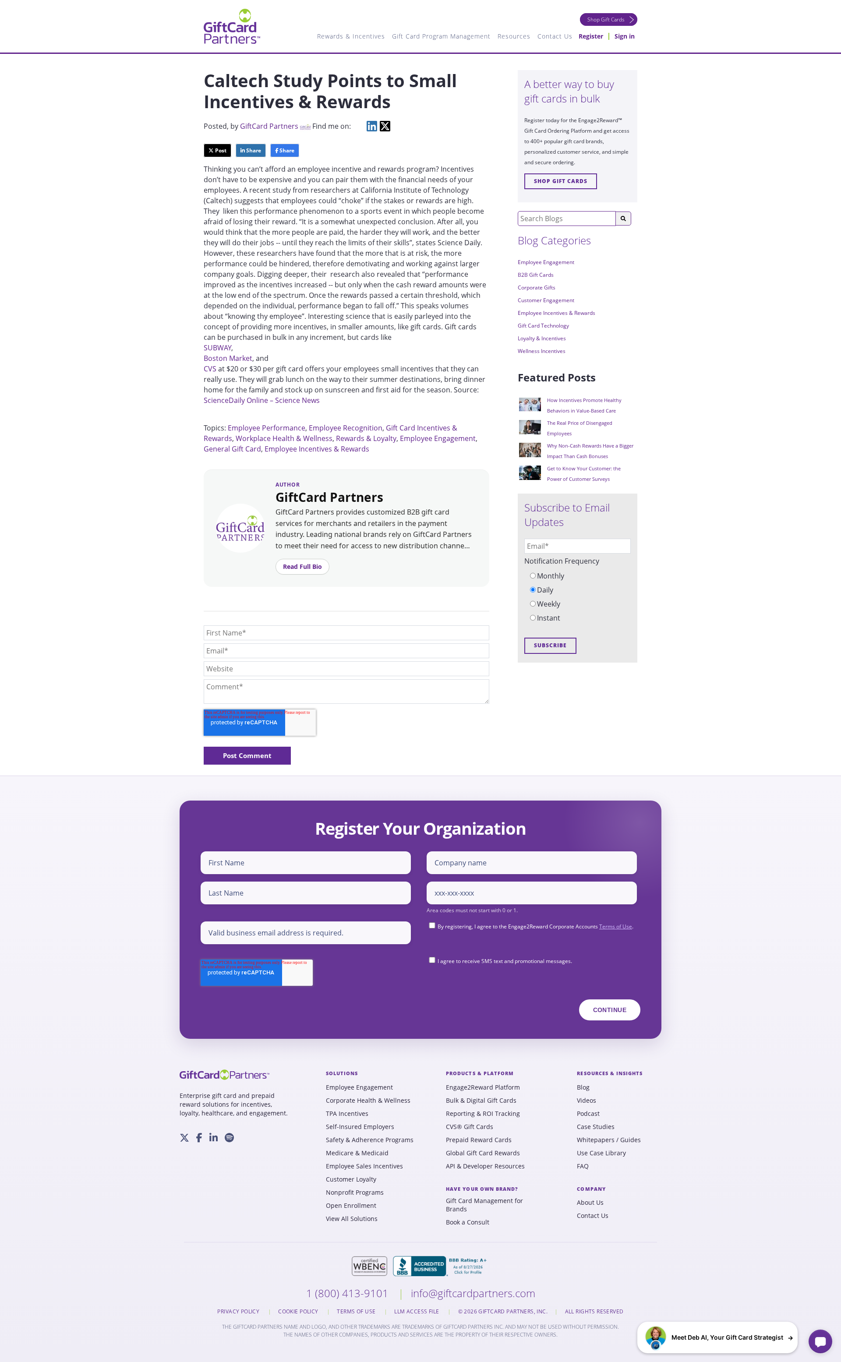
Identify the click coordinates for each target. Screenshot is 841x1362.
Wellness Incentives (541, 351)
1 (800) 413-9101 (348, 1293)
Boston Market (228, 358)
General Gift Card (232, 449)
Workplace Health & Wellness (284, 438)
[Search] (623, 219)
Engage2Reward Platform (483, 1087)
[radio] (577, 576)
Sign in (625, 36)
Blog (583, 1087)
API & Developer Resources (485, 1166)
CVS (211, 369)
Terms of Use (615, 926)
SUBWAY (217, 348)
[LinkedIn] (213, 1138)
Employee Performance (266, 428)
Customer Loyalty (351, 1179)
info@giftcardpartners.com (473, 1293)
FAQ (583, 1166)
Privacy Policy (239, 1311)
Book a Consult (467, 1222)
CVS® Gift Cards (469, 1127)
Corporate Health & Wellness (368, 1100)
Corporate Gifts (536, 287)
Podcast (588, 1114)
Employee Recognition (345, 428)
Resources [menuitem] (514, 36)
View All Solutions (352, 1219)
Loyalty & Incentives (542, 338)
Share (253, 150)
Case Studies (596, 1127)
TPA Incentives (347, 1114)
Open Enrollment (351, 1206)
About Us (590, 1203)
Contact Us (592, 1216)
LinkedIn (372, 126)
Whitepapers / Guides (609, 1140)
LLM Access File (417, 1311)
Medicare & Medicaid (357, 1153)
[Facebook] (199, 1138)
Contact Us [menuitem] (554, 36)
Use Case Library (601, 1153)
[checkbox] (577, 597)
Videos (586, 1100)
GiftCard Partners (269, 126)
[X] (184, 1138)
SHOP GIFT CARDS (560, 181)
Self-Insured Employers (360, 1127)
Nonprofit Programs (355, 1192)
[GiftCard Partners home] (224, 1074)
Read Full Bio (302, 566)
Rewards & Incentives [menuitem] (351, 36)
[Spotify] (229, 1138)
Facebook (358, 126)
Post (220, 150)
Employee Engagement (438, 438)
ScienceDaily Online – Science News (262, 400)
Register (591, 36)
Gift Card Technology (543, 325)
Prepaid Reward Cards (479, 1140)
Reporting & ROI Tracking (483, 1114)
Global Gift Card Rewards (483, 1153)
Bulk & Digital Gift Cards (481, 1100)
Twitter (385, 126)
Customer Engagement (546, 300)
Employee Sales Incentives (364, 1166)
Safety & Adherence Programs (369, 1140)
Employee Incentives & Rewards (317, 449)
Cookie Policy (299, 1311)
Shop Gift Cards (606, 19)
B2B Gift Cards (536, 275)
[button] (717, 1337)
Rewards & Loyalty (366, 438)
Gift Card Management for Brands (484, 1205)
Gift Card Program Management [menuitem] (441, 36)
